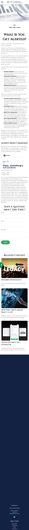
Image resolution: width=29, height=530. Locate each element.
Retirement (14, 523)
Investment (14, 525)
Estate (14, 527)
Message (3, 229)
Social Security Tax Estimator (10, 343)
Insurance (14, 528)
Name (2, 212)
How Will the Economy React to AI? (12, 311)
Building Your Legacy (11, 280)
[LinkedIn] (14, 517)
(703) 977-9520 (16, 508)
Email (2, 221)
